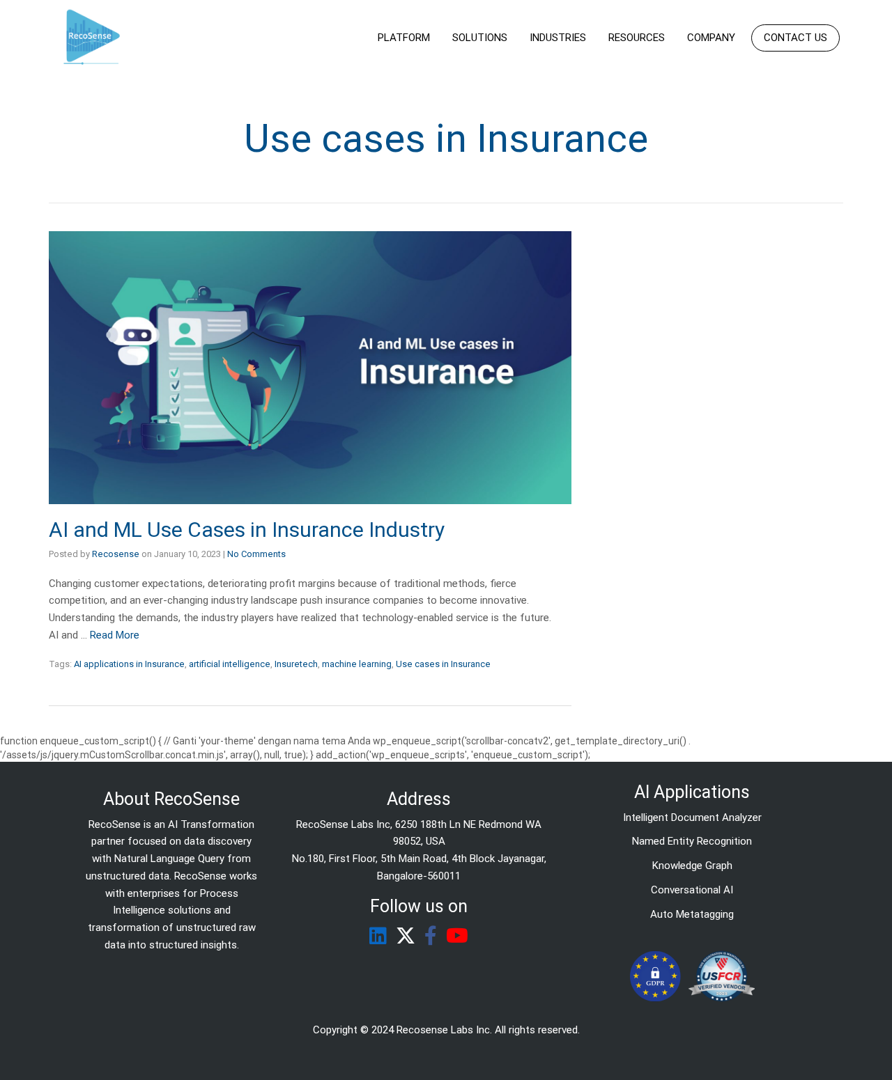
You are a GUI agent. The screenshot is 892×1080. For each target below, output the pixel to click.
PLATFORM (404, 37)
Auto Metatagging (692, 914)
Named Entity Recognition (692, 841)
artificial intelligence (229, 664)
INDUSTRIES (558, 37)
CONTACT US (795, 37)
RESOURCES (636, 37)
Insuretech (296, 664)
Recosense (115, 554)
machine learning (357, 664)
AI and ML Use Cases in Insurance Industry (247, 529)
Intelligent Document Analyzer (692, 817)
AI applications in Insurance (129, 664)
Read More (114, 635)
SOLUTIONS (479, 37)
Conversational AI (692, 890)
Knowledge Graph (692, 865)
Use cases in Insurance (443, 664)
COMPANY (711, 37)
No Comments (256, 554)
